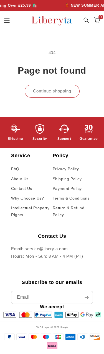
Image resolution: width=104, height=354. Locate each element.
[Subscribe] (86, 297)
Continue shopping (52, 91)
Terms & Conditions (71, 198)
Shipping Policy (67, 179)
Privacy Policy (66, 169)
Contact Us (21, 188)
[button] (97, 20)
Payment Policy (67, 188)
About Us (20, 179)
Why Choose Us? (27, 198)
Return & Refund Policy (69, 211)
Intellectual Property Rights (30, 211)
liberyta (64, 327)
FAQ (15, 169)
